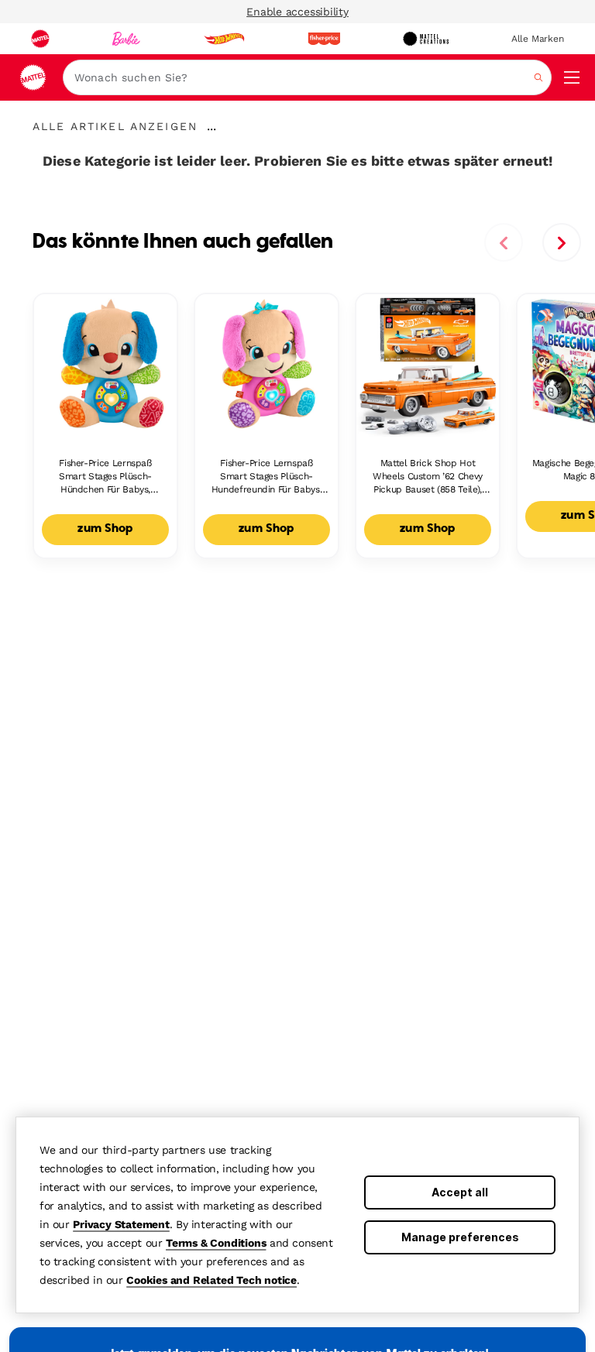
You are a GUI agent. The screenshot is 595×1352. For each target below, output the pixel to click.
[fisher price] (323, 38)
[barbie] (126, 38)
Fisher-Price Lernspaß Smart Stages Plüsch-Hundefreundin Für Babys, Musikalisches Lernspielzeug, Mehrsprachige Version (267, 477)
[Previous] (503, 242)
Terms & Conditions (216, 1243)
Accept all (460, 1192)
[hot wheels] (224, 38)
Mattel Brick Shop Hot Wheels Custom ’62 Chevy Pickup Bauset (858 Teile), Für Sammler (428, 477)
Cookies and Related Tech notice (211, 1280)
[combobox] (307, 77)
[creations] (426, 38)
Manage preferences (460, 1237)
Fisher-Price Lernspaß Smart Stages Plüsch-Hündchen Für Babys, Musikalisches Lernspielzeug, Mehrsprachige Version (105, 477)
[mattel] (40, 38)
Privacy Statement (121, 1224)
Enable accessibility (297, 11)
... (211, 126)
